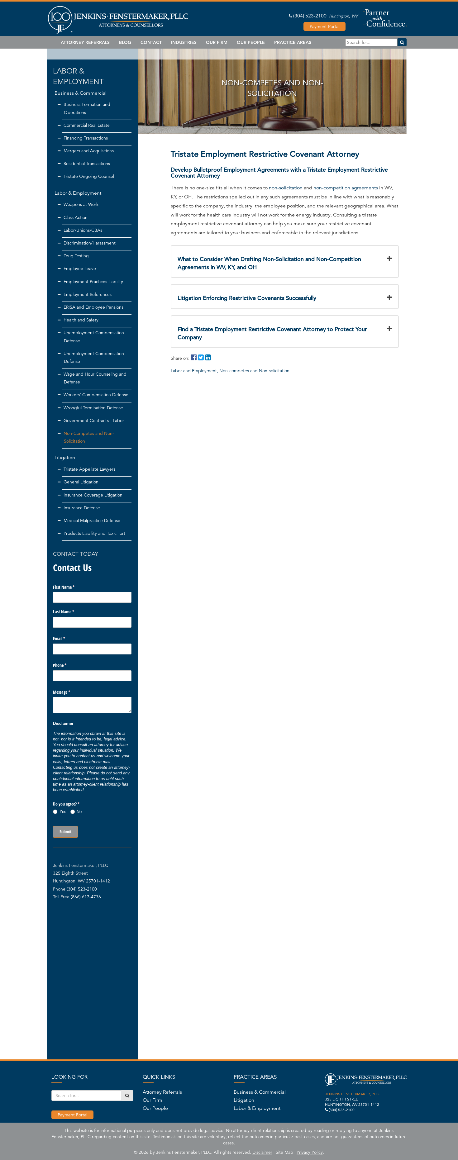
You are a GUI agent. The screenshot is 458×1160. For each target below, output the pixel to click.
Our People (251, 42)
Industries (184, 42)
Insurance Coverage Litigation (93, 495)
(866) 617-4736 (86, 897)
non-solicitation (286, 188)
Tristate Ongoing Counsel (89, 176)
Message (69, 692)
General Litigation (81, 482)
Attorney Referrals (85, 42)
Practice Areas (292, 42)
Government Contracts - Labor (94, 420)
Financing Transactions (86, 138)
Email (66, 638)
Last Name (71, 612)
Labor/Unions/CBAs (83, 230)
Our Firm (216, 42)
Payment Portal (324, 26)
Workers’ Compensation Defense (96, 394)
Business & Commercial (81, 93)
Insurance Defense (82, 508)
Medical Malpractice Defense (92, 520)
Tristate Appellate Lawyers (89, 469)
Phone (67, 665)
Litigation (65, 457)
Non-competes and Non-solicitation (254, 370)
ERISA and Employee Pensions (93, 307)
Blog (125, 42)
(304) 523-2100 (310, 16)
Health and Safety (81, 320)
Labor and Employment (194, 370)
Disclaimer (262, 1152)
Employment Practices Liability (93, 281)
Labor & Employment (78, 193)
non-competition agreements (345, 188)
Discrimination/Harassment (90, 243)
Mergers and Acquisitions (89, 151)
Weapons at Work (81, 204)
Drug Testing (76, 256)
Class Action (76, 217)
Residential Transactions (87, 163)
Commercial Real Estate (87, 125)
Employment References (88, 294)
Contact (151, 42)
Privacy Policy (310, 1152)
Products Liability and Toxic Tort (94, 533)
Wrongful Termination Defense (93, 408)
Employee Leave (80, 268)
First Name (71, 587)
